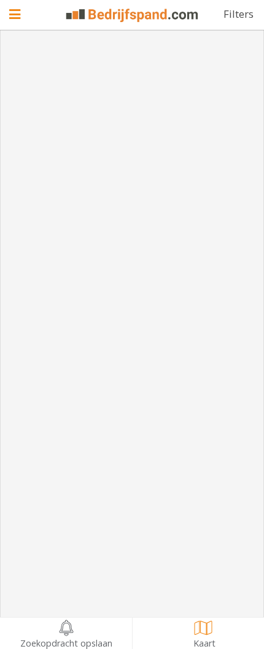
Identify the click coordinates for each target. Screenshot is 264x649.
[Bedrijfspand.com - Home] (132, 15)
